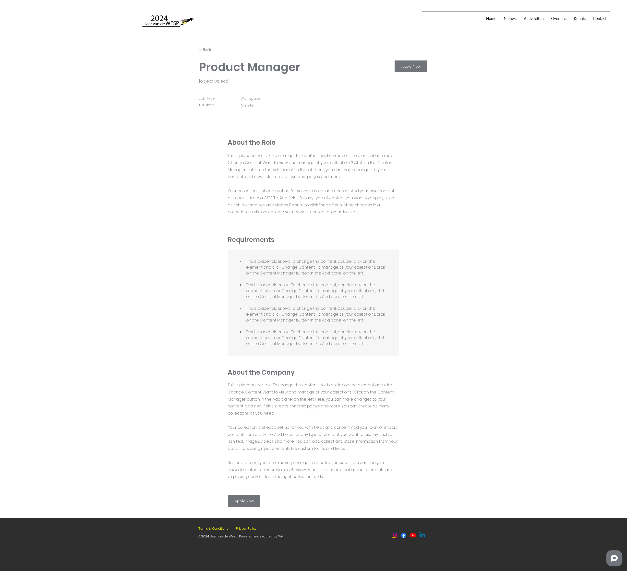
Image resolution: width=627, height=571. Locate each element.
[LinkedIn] (422, 535)
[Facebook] (403, 535)
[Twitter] (413, 535)
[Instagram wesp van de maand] (394, 535)
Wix (281, 536)
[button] (411, 66)
